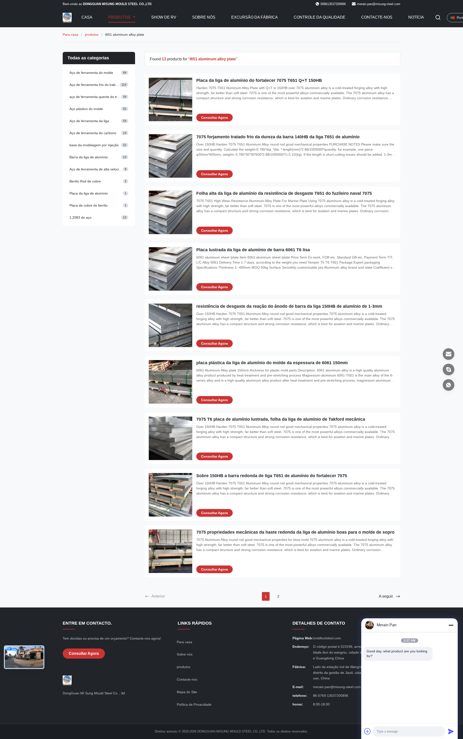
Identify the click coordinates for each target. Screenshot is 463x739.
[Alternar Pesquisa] (438, 17)
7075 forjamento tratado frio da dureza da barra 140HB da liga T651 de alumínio (278, 136)
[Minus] (451, 625)
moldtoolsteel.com (327, 638)
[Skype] (448, 369)
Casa (87, 17)
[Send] (451, 731)
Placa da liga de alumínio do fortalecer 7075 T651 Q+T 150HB (259, 80)
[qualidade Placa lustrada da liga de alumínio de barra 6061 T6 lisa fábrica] (170, 269)
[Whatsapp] (448, 385)
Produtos (119, 17)
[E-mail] (448, 354)
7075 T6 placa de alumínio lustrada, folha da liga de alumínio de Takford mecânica (280, 419)
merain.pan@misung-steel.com (378, 4)
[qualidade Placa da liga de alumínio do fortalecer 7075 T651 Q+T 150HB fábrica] (170, 99)
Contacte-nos (376, 17)
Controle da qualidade (319, 17)
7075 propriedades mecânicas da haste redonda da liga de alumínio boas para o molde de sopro (295, 532)
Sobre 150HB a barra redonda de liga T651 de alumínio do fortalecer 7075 (271, 475)
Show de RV (163, 17)
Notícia (416, 17)
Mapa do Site (187, 692)
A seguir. (386, 596)
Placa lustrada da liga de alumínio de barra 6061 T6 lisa (253, 249)
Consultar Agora (214, 117)
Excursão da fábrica (254, 17)
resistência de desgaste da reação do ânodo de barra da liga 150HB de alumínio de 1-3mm (289, 306)
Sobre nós (203, 17)
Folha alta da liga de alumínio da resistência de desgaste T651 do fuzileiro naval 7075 (284, 193)
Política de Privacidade (194, 704)
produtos (91, 34)
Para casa (70, 34)
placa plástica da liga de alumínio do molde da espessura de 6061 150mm (272, 362)
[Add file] (367, 731)
